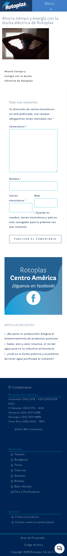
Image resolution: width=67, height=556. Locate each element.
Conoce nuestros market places (34, 522)
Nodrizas (19, 475)
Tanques (19, 454)
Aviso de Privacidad (32, 537)
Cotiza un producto (27, 516)
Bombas (19, 481)
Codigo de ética (33, 544)
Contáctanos (22, 387)
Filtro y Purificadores (27, 491)
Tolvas (18, 465)
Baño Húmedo (23, 486)
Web (37, 196)
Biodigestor (21, 459)
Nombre (15, 179)
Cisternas (20, 470)
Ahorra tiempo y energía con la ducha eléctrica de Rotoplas (19, 76)
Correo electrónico (17, 198)
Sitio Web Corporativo (30, 429)
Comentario (17, 127)
